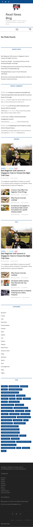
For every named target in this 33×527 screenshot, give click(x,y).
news (26, 420)
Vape (2, 370)
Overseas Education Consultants (10, 432)
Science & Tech (5, 350)
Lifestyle (4, 401)
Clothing (4, 389)
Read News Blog (13, 16)
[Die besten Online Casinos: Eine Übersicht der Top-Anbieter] (5, 283)
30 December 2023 (16, 297)
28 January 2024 (15, 202)
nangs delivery (25, 414)
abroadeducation (14, 386)
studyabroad (15, 438)
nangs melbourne (6, 420)
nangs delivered (14, 414)
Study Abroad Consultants (8, 444)
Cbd (2, 319)
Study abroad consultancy (24, 441)
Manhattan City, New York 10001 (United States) (15, 501)
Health (3, 335)
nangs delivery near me (23, 417)
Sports (3, 360)
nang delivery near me (7, 411)
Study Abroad (5, 438)
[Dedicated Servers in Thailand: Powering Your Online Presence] (5, 293)
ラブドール (4, 92)
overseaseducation (7, 423)
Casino (3, 316)
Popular (11, 168)
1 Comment (24, 287)
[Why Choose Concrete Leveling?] (5, 200)
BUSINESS (24, 386)
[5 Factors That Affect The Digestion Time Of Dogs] (5, 192)
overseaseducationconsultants (9, 435)
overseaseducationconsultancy (9, 426)
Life (7, 168)
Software (3, 357)
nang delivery (19, 404)
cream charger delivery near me (10, 392)
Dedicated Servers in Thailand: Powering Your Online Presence (21, 293)
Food (2, 331)
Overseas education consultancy (10, 429)
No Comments (14, 178)
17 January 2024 (15, 287)
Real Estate (4, 347)
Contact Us (19, 520)
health (19, 398)
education (4, 398)
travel (3, 451)
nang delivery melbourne (21, 408)
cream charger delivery (15, 389)
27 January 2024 (15, 214)
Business (3, 168)
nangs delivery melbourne (8, 417)
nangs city (4, 414)
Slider (16, 168)
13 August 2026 (5, 178)
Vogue (3, 373)
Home (12, 520)
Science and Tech (5, 492)
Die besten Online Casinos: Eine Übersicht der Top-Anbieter (20, 283)
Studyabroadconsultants (8, 448)
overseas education (19, 423)
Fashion (3, 328)
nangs (27, 411)
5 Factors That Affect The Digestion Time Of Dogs (19, 191)
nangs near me (17, 420)
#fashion (4, 386)
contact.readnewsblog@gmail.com (11, 504)
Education (4, 322)
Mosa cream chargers (7, 404)
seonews (23, 435)
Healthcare (26, 398)
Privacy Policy (28, 520)
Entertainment (5, 325)
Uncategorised (5, 366)
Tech (2, 363)
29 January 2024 (15, 194)
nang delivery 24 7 (6, 408)
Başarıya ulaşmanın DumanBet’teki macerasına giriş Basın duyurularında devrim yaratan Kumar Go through (16, 95)
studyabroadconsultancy (8, 441)
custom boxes (20, 395)
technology (26, 448)
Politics (3, 341)
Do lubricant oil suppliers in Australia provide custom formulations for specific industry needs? (20, 209)
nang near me (19, 411)
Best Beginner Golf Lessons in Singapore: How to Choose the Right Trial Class (15, 172)
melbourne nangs (14, 401)
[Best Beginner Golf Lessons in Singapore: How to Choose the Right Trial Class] (16, 155)
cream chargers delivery (8, 395)
